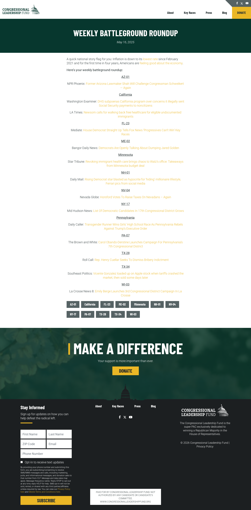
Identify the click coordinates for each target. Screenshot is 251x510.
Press (209, 13)
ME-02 (122, 304)
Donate (241, 13)
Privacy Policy (205, 446)
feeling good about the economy (161, 63)
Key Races (190, 13)
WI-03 (133, 314)
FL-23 (107, 304)
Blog (224, 13)
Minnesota (139, 304)
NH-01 (157, 304)
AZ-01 (73, 304)
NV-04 (172, 304)
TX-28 (102, 314)
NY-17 (73, 314)
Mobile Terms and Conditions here (44, 492)
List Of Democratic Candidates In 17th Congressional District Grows (138, 211)
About (170, 13)
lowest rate (150, 59)
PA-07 (88, 314)
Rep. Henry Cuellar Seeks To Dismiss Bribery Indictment (132, 260)
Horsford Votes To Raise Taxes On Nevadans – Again (135, 197)
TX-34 (118, 314)
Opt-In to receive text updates (44, 462)
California (90, 304)
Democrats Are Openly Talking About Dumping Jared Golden (139, 148)
